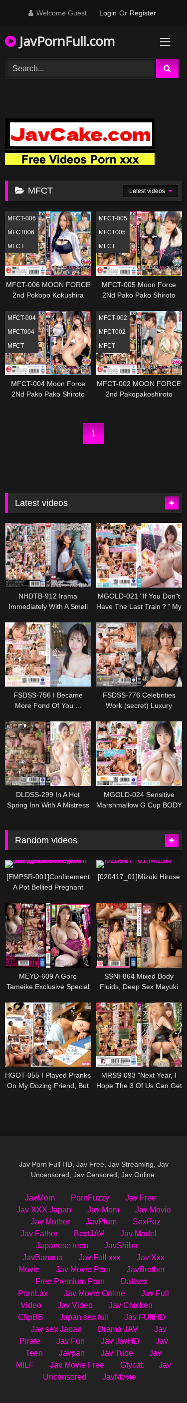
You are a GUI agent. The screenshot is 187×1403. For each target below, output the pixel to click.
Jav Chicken (131, 1305)
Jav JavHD (120, 1341)
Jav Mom (103, 1209)
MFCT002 (112, 331)
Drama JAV (118, 1329)
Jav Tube (117, 1353)
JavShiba (121, 1245)
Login (108, 13)
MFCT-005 (113, 218)
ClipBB (30, 1317)
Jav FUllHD (145, 1317)
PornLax (33, 1293)
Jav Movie (153, 1209)
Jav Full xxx (100, 1257)
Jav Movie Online (94, 1293)
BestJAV (89, 1233)
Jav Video (75, 1305)
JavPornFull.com (65, 41)
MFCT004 (20, 331)
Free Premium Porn (70, 1281)
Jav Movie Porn (83, 1269)
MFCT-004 (21, 317)
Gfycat (131, 1365)
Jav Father (39, 1233)
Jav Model (138, 1233)
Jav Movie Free (77, 1365)
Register (143, 13)
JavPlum (101, 1221)
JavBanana (42, 1257)
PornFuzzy (90, 1198)
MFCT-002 (113, 317)
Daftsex (134, 1281)
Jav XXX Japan (43, 1209)
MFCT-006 (21, 218)
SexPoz (147, 1221)
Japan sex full (83, 1317)
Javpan (72, 1353)
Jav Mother (50, 1221)
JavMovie (119, 1377)
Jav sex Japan (56, 1329)
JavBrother (146, 1269)
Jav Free (140, 1198)
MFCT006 (20, 232)
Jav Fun (70, 1341)
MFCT (15, 246)
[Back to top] (156, 1373)
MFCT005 (112, 232)
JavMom (40, 1198)
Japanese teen (62, 1245)
